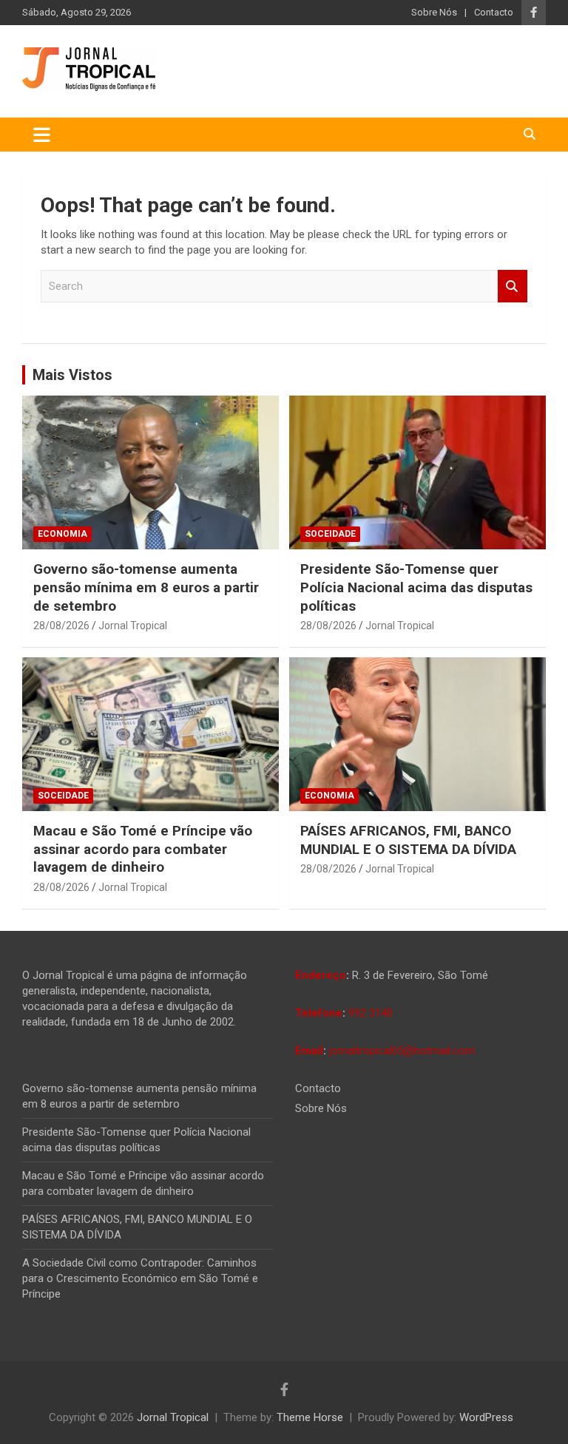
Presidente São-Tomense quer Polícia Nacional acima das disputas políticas (416, 587)
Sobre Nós (434, 12)
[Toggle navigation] (41, 135)
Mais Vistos (72, 375)
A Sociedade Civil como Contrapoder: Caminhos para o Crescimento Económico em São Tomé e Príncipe (140, 1278)
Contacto (493, 12)
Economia (62, 534)
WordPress (486, 1417)
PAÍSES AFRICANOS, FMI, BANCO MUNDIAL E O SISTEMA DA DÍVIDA (408, 840)
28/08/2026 (61, 625)
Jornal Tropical (132, 625)
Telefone (318, 1013)
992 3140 (370, 1013)
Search (512, 286)
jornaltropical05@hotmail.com (402, 1050)
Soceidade (330, 534)
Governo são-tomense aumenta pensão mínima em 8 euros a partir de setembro (146, 587)
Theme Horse (310, 1417)
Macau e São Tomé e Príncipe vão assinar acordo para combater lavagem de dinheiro (142, 848)
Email (309, 1050)
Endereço (320, 975)
